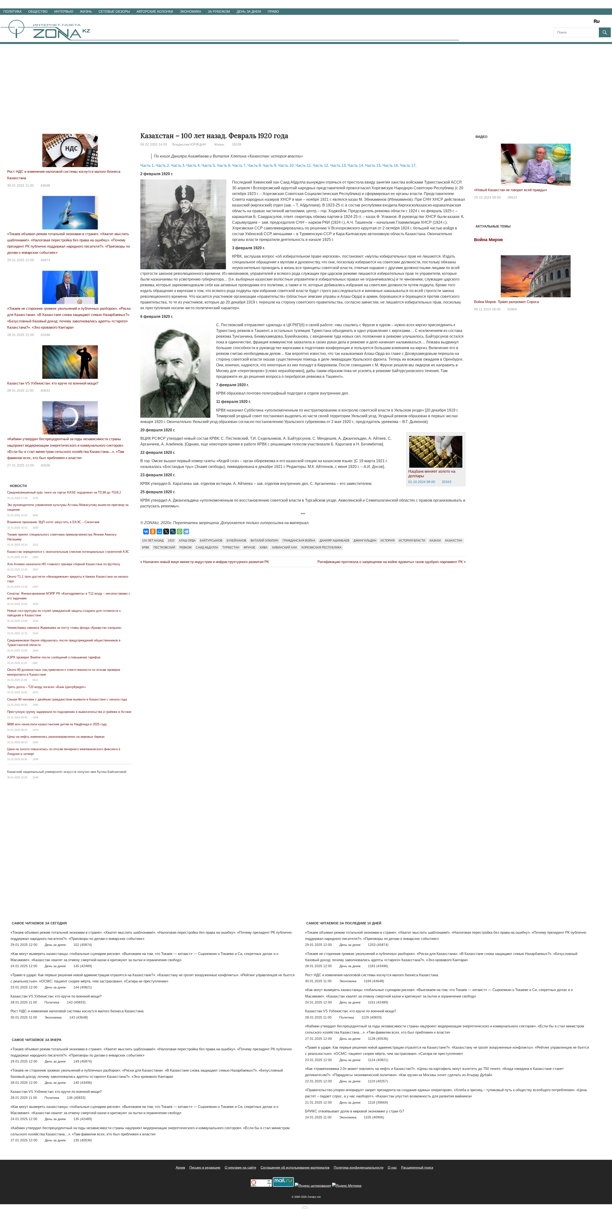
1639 (35, 717)
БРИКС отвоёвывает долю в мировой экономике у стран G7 (354, 1111)
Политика (12, 11)
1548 (35, 759)
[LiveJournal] (173, 531)
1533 (35, 620)
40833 (45, 390)
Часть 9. (270, 165)
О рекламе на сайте (240, 1167)
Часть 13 (338, 165)
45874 (45, 260)
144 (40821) (82, 987)
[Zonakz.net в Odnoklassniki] (583, 23)
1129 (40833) (371, 1017)
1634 (35, 603)
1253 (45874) (378, 945)
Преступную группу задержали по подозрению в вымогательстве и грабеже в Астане (69, 712)
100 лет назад (153, 540)
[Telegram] (186, 531)
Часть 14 (355, 165)
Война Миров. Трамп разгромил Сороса (506, 302)
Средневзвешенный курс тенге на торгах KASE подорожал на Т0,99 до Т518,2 (64, 492)
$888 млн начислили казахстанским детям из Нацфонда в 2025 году (57, 724)
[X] (166, 531)
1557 (35, 586)
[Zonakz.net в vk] (590, 23)
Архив (180, 1167)
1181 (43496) (378, 966)
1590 (35, 527)
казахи (435, 540)
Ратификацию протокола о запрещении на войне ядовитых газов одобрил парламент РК (390, 562)
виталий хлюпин (264, 540)
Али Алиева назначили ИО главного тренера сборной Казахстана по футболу (63, 564)
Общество (38, 11)
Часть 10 (286, 165)
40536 (45, 465)
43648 (45, 185)
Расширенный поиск (417, 1167)
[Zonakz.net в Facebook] (563, 23)
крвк (145, 547)
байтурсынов (211, 540)
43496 (45, 335)
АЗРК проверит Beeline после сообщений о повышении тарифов (53, 657)
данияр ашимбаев (334, 540)
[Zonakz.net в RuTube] (598, 23)
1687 (35, 662)
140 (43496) (82, 1082)
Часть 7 (239, 165)
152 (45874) (82, 945)
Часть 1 (147, 165)
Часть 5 (208, 165)
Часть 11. (303, 165)
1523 (35, 544)
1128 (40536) (378, 1039)
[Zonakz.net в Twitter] (557, 23)
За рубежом (219, 11)
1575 (35, 498)
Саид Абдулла (207, 547)
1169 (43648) (374, 981)
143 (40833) (76, 1002)
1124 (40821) (378, 1060)
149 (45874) (82, 1061)
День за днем (249, 11)
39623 (512, 197)
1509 (35, 742)
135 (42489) (82, 1119)
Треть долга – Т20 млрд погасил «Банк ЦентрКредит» (46, 687)
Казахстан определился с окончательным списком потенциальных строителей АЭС (68, 551)
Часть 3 (177, 165)
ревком (185, 547)
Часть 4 (193, 165)
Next (591, 161)
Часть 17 (407, 165)
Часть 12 (320, 165)
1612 (35, 679)
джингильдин (365, 540)
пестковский (164, 547)
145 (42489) (82, 966)
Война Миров (488, 239)
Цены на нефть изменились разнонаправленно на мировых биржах (56, 736)
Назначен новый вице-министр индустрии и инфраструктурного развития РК (206, 562)
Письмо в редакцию (204, 1167)
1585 (35, 704)
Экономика (190, 11)
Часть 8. (254, 165)
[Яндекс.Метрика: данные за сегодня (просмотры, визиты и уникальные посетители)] (346, 1186)
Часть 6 (223, 165)
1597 (35, 569)
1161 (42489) (378, 1002)
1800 (35, 557)
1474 (35, 729)
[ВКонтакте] (146, 531)
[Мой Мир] (159, 531)
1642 (35, 515)
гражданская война (299, 540)
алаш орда (187, 540)
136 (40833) (76, 1098)
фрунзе (249, 547)
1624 (35, 633)
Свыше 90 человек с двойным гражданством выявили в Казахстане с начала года (67, 699)
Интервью (63, 11)
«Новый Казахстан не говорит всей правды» (510, 190)
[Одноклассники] (153, 531)
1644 (35, 650)
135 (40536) (82, 1140)
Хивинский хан (284, 547)
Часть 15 (373, 165)
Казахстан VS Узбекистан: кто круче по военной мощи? (52, 383)
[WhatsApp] (179, 531)
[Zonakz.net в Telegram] (577, 23)
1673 (35, 692)
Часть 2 (162, 165)
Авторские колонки (155, 11)
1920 (171, 540)
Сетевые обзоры (114, 11)
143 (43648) (78, 1017)
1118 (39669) (378, 1102)
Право (273, 11)
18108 (236, 144)
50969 (512, 309)
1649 (35, 777)
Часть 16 (390, 165)
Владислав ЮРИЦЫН (189, 144)
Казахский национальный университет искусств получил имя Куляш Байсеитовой (66, 772)
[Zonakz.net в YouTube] (570, 23)
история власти (412, 540)
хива (264, 547)
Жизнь (86, 11)
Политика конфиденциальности (358, 1167)
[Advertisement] (306, 79)
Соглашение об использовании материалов (295, 1167)
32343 (446, 482)
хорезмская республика (321, 547)
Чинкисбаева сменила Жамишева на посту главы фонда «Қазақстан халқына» (64, 627)
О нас (392, 1167)
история (388, 540)
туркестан (230, 547)
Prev (480, 161)
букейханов (236, 540)
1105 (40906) (374, 1117)
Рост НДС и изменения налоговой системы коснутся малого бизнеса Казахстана (77, 1011)
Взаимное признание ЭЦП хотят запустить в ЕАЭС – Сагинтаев (53, 522)
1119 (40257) (378, 1081)
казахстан (453, 540)
